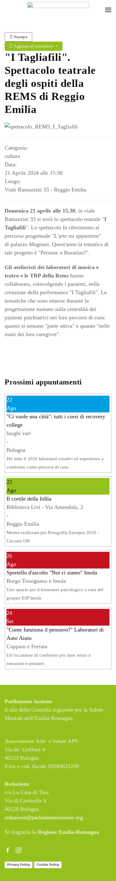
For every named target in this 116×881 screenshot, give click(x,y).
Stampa (20, 36)
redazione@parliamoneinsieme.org (44, 817)
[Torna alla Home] (58, 10)
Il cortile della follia (28, 499)
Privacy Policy (18, 864)
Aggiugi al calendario (34, 46)
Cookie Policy (48, 864)
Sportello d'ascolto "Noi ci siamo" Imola (51, 572)
